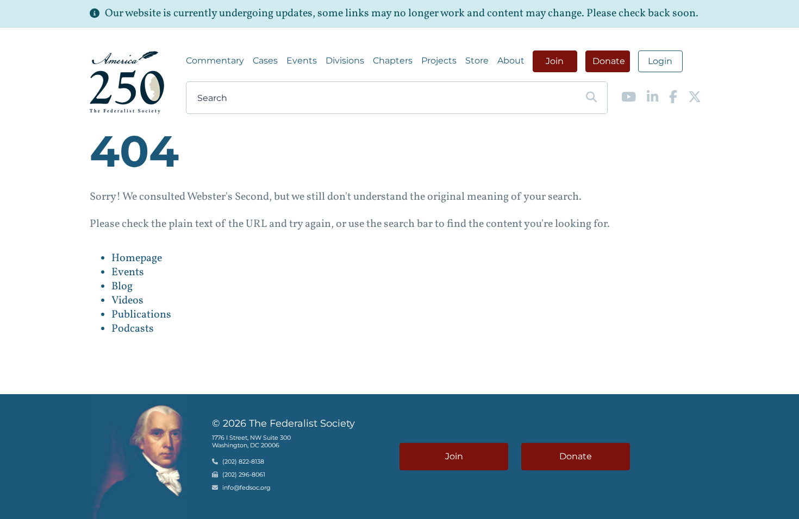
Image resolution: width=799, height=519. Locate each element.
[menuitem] (215, 61)
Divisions (345, 60)
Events (301, 60)
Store (477, 60)
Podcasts (132, 329)
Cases (265, 60)
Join (555, 61)
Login (660, 61)
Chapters (393, 60)
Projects (439, 60)
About (511, 60)
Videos (127, 300)
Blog (122, 286)
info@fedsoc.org (246, 487)
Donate (608, 61)
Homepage (136, 258)
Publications (141, 314)
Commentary (215, 60)
